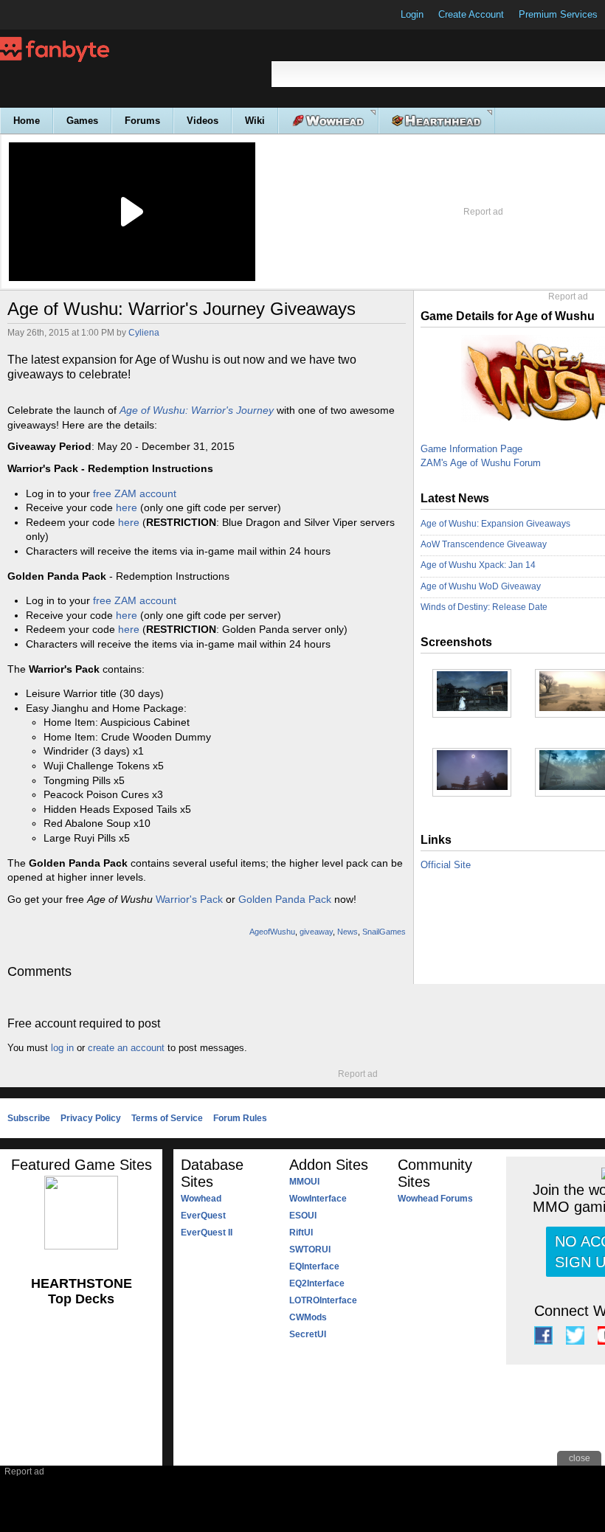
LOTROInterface (323, 1300)
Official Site (446, 864)
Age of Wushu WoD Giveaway (481, 586)
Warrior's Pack (189, 899)
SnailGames (384, 931)
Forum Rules (240, 1118)
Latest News (455, 498)
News (347, 931)
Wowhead (201, 1198)
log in (62, 1047)
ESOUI (303, 1215)
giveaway (316, 931)
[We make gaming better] (47, 15)
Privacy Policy (90, 1118)
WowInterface (318, 1198)
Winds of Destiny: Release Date (484, 607)
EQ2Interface (317, 1283)
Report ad (483, 212)
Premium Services (558, 14)
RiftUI (301, 1232)
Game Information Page (471, 448)
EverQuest (203, 1215)
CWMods (308, 1317)
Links (436, 839)
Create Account (471, 14)
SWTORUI (310, 1249)
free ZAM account (134, 493)
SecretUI (307, 1334)
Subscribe (28, 1118)
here (126, 507)
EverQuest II (206, 1232)
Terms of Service (167, 1118)
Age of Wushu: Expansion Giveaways (495, 524)
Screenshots (456, 642)
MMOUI (304, 1181)
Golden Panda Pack (284, 899)
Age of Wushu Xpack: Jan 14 (478, 565)
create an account (126, 1047)
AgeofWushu (272, 931)
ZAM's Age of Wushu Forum (481, 462)
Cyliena (143, 332)
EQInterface (314, 1266)
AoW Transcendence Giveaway (484, 544)
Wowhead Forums (435, 1198)
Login (412, 14)
